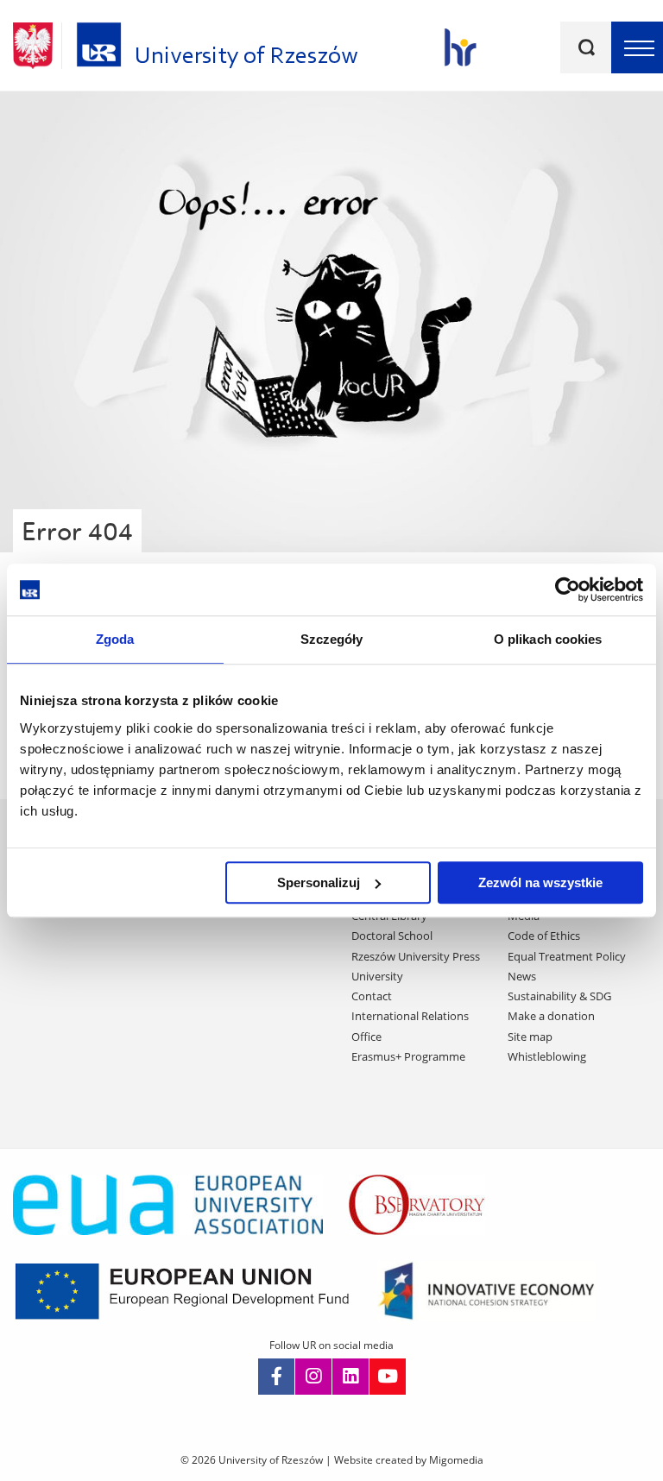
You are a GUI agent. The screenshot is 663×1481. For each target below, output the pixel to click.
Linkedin (350, 1376)
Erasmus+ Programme (408, 1056)
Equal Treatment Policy (567, 956)
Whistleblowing (547, 1056)
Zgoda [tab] (115, 639)
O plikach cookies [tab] (548, 639)
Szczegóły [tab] (331, 639)
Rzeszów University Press (415, 956)
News (522, 976)
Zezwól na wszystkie (540, 882)
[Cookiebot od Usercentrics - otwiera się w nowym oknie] (567, 589)
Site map (530, 1036)
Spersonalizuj (318, 882)
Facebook (276, 1376)
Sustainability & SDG (559, 996)
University (377, 976)
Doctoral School (392, 935)
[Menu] (637, 47)
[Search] (586, 47)
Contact (371, 996)
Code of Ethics (544, 935)
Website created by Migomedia (408, 1460)
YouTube (387, 1376)
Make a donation (551, 1016)
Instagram (313, 1376)
